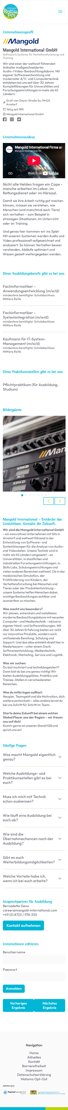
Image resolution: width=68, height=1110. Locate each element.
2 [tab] (26, 495)
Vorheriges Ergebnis (18, 1005)
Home (34, 1053)
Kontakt (34, 1061)
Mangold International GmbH (25, 114)
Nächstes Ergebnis (49, 1005)
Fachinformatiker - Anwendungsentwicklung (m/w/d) (31, 288)
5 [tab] (38, 495)
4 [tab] (34, 495)
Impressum (34, 1070)
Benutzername (14, 952)
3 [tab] (30, 495)
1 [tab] (22, 495)
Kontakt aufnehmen (23, 925)
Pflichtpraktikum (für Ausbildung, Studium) (31, 387)
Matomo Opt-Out (34, 1079)
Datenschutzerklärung (34, 1074)
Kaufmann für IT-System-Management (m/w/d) (24, 341)
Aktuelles (34, 1057)
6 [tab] (42, 495)
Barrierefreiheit (34, 1066)
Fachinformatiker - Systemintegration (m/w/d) (26, 315)
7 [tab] (46, 495)
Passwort (10, 969)
